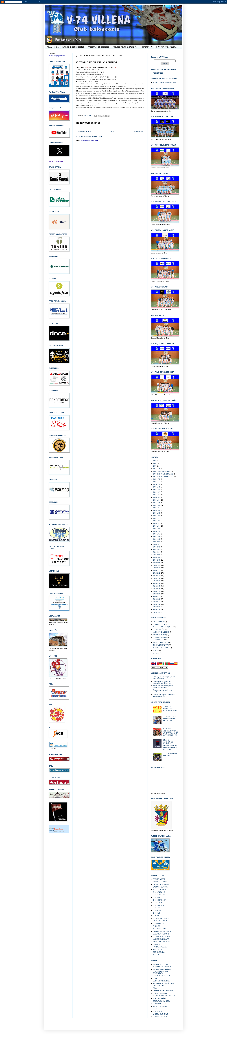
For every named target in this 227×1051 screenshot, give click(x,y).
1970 (154, 466)
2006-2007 (156, 560)
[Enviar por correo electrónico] (99, 116)
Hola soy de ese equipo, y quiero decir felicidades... (164, 678)
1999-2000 (156, 542)
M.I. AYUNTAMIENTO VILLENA (164, 996)
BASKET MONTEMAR (161, 884)
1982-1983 (156, 497)
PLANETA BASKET (160, 1004)
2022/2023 (156, 602)
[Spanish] (176, 664)
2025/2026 (156, 609)
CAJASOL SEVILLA (160, 921)
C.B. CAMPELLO (159, 903)
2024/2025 (156, 607)
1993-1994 (156, 526)
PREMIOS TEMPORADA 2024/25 (125, 47)
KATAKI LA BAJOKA (160, 993)
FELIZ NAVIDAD (158, 622)
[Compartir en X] (104, 116)
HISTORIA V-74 (147, 47)
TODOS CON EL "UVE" (161, 648)
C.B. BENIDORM (159, 892)
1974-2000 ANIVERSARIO (162, 471)
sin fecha (156, 653)
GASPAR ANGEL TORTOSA (163, 990)
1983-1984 (156, 500)
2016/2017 (156, 586)
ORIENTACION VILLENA (161, 1001)
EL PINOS (156, 926)
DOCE (155, 978)
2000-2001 (156, 544)
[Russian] (172, 664)
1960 (154, 463)
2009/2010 (87, 115)
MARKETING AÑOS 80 (161, 632)
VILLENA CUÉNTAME (160, 1014)
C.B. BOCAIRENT (159, 900)
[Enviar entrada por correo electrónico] (95, 115)
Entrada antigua (138, 131)
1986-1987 (156, 508)
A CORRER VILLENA (160, 964)
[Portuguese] (168, 664)
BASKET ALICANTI (160, 882)
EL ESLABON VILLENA (161, 981)
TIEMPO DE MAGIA (160, 1006)
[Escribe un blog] (101, 116)
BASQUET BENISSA (160, 887)
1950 (154, 461)
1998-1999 (156, 539)
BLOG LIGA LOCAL (160, 889)
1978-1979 (156, 487)
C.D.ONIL (156, 916)
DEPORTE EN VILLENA (161, 976)
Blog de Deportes (59, 831)
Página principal (53, 47)
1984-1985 (156, 503)
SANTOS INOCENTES (161, 642)
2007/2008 (156, 563)
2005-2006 (156, 557)
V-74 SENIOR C (158, 1011)
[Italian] (164, 664)
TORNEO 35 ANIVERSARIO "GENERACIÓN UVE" (170, 708)
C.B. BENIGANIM (159, 895)
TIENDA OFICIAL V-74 (161, 645)
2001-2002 (156, 547)
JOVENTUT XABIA (159, 929)
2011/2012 (156, 573)
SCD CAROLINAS (159, 952)
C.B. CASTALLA (158, 905)
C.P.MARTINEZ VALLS (161, 918)
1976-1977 (156, 482)
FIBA (155, 988)
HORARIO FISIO (159, 624)
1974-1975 (156, 469)
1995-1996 (156, 531)
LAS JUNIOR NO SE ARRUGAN (170, 754)
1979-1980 (156, 489)
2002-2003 (156, 549)
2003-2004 (156, 552)
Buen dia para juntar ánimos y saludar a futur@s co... (163, 691)
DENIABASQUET (159, 923)
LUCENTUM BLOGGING (161, 936)
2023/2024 (156, 604)
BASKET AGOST (159, 879)
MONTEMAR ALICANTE (161, 942)
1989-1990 (156, 516)
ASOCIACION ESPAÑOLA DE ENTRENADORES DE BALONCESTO (163, 971)
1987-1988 (156, 510)
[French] (157, 664)
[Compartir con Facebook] (106, 116)
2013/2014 (156, 578)
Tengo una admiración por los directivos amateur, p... (163, 686)
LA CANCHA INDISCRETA (162, 931)
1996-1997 (156, 534)
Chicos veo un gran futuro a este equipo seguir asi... (164, 695)
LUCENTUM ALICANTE (161, 934)
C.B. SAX (156, 913)
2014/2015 (156, 581)
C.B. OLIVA (157, 910)
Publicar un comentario (87, 127)
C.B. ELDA (157, 908)
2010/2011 (156, 570)
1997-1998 (156, 536)
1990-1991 (156, 518)
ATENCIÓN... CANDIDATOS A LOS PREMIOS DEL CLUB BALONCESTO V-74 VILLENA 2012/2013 (170, 732)
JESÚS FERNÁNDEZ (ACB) (162, 627)
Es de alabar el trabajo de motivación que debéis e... (162, 682)
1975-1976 (156, 479)
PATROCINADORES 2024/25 (73, 47)
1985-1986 (156, 505)
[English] (153, 664)
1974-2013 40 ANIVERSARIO (163, 474)
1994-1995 (156, 529)
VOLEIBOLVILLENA (160, 1017)
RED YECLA (157, 949)
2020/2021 (156, 596)
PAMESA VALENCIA (160, 947)
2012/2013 (156, 576)
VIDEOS (156, 650)
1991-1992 (156, 521)
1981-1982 (156, 495)
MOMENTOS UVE (159, 635)
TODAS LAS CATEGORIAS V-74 (164, 82)
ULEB (155, 1009)
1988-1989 (156, 513)
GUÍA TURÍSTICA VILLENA (166, 47)
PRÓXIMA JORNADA (160, 637)
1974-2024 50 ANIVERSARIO (163, 476)
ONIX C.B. (156, 944)
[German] (160, 664)
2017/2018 (156, 589)
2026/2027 (156, 612)
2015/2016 (156, 583)
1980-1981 (156, 492)
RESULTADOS (158, 73)
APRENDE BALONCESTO (162, 967)
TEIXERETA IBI (158, 955)
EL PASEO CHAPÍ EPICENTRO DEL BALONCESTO (169, 718)
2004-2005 (156, 555)
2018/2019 (156, 591)
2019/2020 (156, 594)
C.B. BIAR (156, 897)
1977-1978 (156, 484)
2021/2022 (156, 599)
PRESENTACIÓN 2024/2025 (98, 47)
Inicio (112, 131)
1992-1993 (156, 523)
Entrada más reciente (84, 131)
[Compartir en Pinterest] (108, 116)
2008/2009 (156, 565)
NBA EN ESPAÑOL (159, 998)
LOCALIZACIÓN (158, 629)
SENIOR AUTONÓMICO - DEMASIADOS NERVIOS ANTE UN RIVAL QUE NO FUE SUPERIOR (170, 744)
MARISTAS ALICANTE (161, 939)
